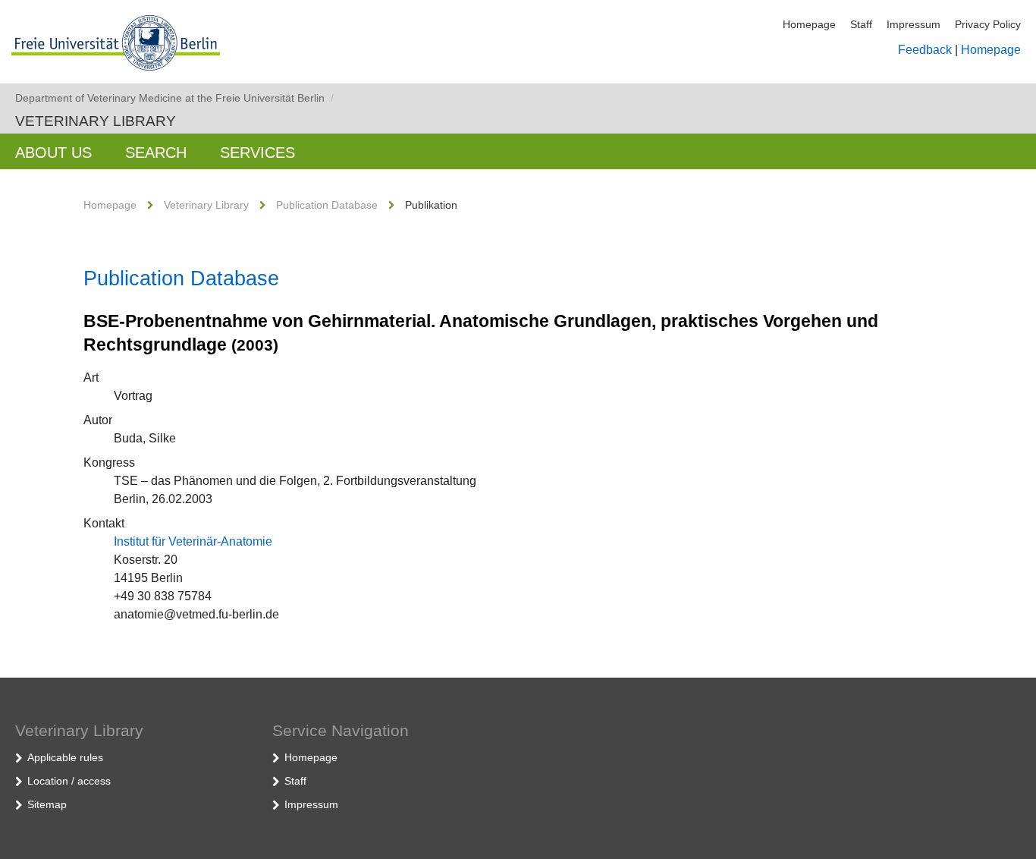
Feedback (925, 49)
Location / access (69, 781)
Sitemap (47, 804)
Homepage (809, 24)
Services (257, 152)
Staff (861, 24)
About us (53, 152)
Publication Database (327, 205)
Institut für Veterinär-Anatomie (193, 541)
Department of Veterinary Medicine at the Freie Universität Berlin (174, 98)
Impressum (913, 24)
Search (156, 152)
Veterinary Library (95, 121)
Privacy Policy (988, 24)
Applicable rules (65, 757)
